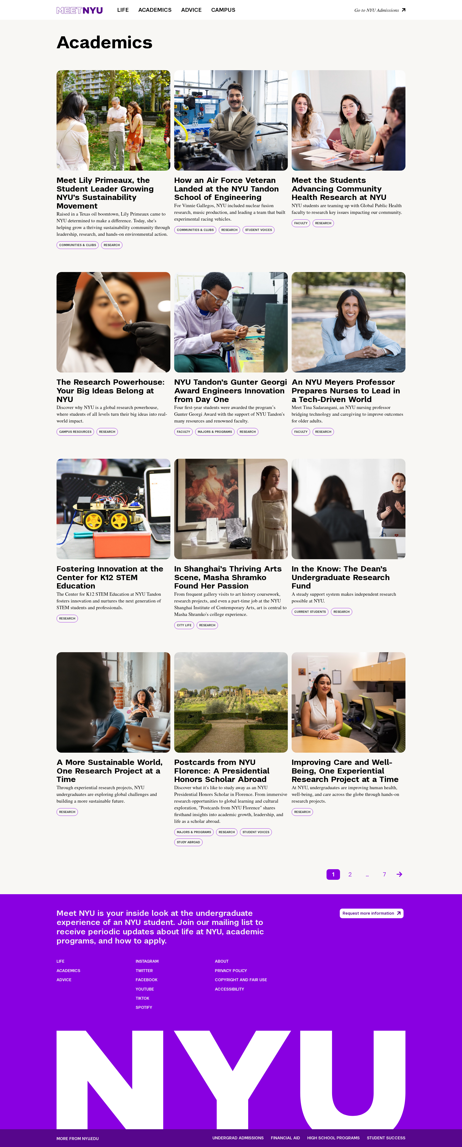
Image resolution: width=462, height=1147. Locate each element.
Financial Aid (285, 1138)
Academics (155, 10)
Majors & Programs (215, 432)
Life (123, 10)
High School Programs (333, 1138)
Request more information (368, 913)
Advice (191, 10)
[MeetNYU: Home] (80, 9)
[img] (113, 120)
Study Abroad (188, 842)
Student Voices (258, 230)
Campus (223, 10)
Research (112, 245)
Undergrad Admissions (238, 1138)
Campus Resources (75, 432)
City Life (184, 625)
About (222, 961)
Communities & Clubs (77, 245)
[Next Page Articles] (399, 873)
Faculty (301, 223)
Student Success (386, 1138)
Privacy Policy (231, 970)
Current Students (310, 612)
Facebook (146, 979)
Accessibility (229, 989)
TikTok (142, 998)
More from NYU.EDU (78, 1138)
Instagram (147, 961)
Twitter (144, 970)
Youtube (145, 989)
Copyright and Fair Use (241, 979)
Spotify (144, 1007)
